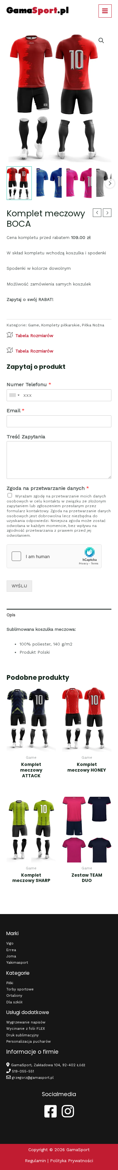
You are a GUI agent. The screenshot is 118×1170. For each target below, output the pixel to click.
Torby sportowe (20, 989)
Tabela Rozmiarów (34, 335)
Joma (11, 956)
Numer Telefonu (29, 384)
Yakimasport (17, 963)
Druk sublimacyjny (22, 1035)
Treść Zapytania (26, 437)
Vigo (10, 943)
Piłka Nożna (93, 325)
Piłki (9, 983)
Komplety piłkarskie (60, 325)
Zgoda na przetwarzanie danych (48, 488)
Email (16, 410)
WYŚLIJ (19, 585)
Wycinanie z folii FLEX (25, 1029)
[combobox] (14, 395)
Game (33, 325)
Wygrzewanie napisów (25, 1022)
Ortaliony (14, 996)
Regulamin (35, 1160)
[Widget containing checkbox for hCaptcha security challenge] (54, 556)
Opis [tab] (11, 614)
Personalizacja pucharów (28, 1042)
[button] (101, 40)
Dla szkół (14, 1002)
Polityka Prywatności (71, 1160)
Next (110, 183)
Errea (11, 950)
